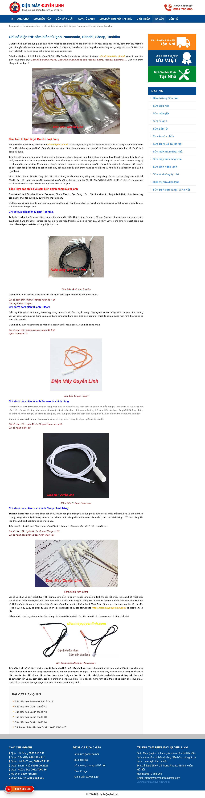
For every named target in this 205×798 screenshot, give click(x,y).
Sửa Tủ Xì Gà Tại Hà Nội (167, 144)
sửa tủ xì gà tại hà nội (86, 754)
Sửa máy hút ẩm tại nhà (167, 159)
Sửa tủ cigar (81, 771)
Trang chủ (21, 18)
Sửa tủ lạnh (86, 18)
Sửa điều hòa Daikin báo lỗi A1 (31, 706)
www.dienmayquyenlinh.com (153, 782)
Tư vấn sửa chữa (163, 136)
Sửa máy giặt (65, 18)
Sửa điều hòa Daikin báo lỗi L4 (31, 722)
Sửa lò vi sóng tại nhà (166, 174)
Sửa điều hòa (42, 18)
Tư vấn (159, 18)
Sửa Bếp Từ (160, 128)
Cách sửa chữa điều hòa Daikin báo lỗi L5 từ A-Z (40, 727)
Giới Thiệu (143, 18)
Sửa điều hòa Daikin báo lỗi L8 (31, 717)
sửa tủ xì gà (81, 759)
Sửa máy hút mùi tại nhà (115, 18)
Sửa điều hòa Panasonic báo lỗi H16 (34, 701)
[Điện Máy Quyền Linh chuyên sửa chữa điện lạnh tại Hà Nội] (37, 7)
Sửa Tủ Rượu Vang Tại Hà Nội (171, 189)
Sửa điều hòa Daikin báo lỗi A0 (31, 711)
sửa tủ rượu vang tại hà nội (89, 765)
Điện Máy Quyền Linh (86, 776)
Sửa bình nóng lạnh (165, 166)
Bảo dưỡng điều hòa (165, 98)
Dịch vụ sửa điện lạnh (166, 182)
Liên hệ (173, 18)
